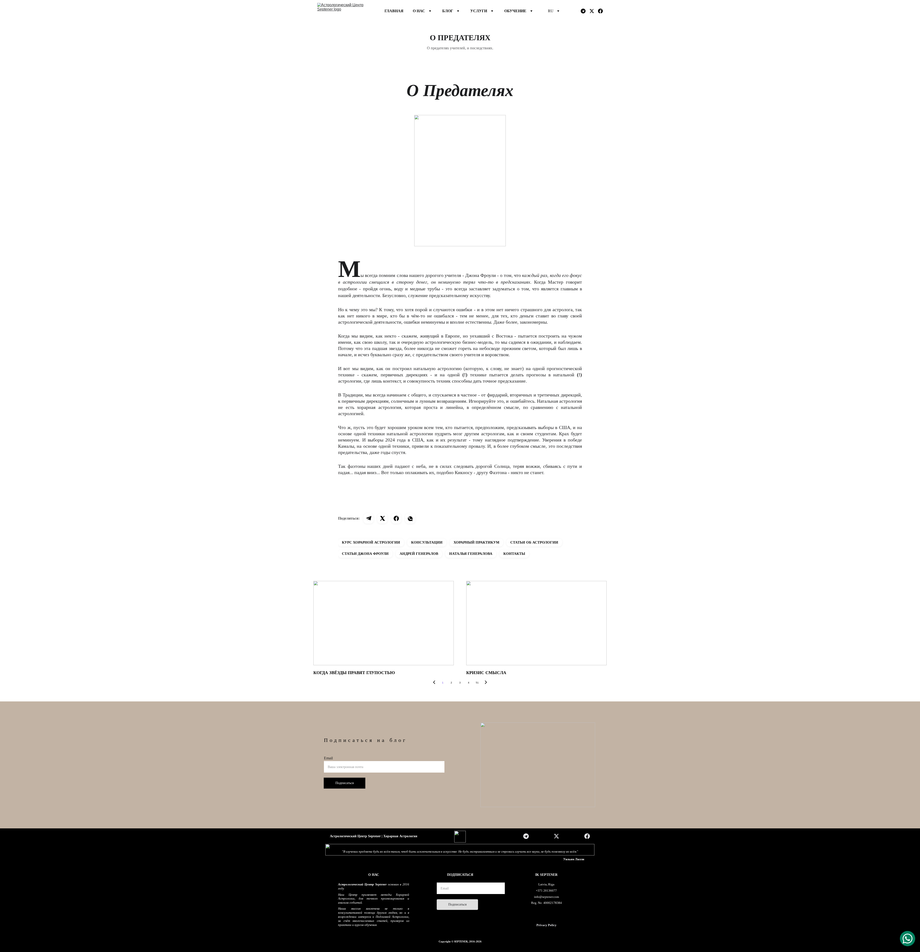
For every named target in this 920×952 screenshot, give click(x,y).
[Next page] (486, 682)
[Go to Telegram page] (585, 11)
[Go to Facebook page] (600, 11)
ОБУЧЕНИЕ (515, 11)
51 (477, 682)
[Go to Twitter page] (593, 11)
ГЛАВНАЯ (394, 11)
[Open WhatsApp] (907, 938)
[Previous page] (434, 682)
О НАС (419, 11)
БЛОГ (447, 11)
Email (328, 758)
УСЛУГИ (478, 11)
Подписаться (344, 783)
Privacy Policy (546, 925)
